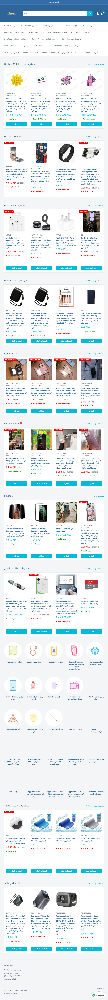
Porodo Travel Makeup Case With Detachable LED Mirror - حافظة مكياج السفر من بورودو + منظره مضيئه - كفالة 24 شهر (16, 174)
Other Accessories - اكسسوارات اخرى (68, 46)
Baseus (59, 598)
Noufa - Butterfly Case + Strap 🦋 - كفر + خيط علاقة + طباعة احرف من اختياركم (16, 460)
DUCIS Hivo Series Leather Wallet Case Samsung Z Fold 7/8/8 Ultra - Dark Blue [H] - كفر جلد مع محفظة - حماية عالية (91, 318)
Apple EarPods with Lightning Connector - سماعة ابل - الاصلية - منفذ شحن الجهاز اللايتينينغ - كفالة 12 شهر (15, 243)
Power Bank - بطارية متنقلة (14, 32)
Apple (8, 235)
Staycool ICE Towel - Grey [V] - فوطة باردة (90, 839)
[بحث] (89, 13)
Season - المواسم (10, 52)
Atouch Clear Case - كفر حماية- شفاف (65, 530)
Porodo (9, 166)
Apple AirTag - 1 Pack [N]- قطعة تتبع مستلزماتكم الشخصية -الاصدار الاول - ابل (15, 840)
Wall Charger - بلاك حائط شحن (59, 32)
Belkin (33, 598)
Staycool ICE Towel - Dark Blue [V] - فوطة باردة (65, 839)
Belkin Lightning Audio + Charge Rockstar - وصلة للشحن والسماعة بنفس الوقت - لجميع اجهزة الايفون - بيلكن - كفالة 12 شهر (41, 606)
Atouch (9, 525)
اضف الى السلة (16, 268)
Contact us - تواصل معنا (12, 970)
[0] (102, 13)
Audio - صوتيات (81, 32)
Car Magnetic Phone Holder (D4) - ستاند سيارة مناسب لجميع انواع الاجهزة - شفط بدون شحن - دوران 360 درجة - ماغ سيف (41, 245)
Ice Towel (35, 835)
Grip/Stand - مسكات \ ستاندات (15, 39)
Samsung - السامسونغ (51, 26)
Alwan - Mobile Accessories (12, 95)
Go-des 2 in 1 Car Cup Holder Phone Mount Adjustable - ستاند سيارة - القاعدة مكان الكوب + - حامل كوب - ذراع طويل (91, 243)
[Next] (104, 98)
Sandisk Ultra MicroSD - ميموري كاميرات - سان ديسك (91, 602)
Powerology (11, 310)
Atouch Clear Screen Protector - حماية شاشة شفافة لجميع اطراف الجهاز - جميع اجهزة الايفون (40, 532)
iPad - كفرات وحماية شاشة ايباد (15, 46)
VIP (82, 310)
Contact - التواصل (91, 52)
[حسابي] (98, 13)
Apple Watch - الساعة (40, 46)
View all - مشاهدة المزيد (95, 64)
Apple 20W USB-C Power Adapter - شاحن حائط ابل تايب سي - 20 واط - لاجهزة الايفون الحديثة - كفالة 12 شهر (66, 241)
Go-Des (83, 235)
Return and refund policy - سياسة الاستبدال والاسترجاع (61, 52)
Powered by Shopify (11, 993)
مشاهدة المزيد (99, 496)
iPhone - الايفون (31, 26)
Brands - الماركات (29, 52)
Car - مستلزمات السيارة (70, 39)
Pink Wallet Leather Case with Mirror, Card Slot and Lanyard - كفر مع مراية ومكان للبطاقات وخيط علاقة (41, 391)
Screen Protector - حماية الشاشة (44, 39)
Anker (58, 310)
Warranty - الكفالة (10, 979)
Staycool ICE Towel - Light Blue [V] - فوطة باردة (41, 839)
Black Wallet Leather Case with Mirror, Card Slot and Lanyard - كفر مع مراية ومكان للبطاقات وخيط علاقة (16, 391)
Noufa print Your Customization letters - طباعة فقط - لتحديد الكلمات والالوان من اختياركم (40, 461)
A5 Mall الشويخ (54, 2)
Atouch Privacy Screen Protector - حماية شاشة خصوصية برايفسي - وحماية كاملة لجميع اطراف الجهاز (15, 532)
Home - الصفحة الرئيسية (13, 26)
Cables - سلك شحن (35, 32)
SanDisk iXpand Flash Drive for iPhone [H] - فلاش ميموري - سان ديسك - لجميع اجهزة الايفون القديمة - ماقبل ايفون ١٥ (16, 606)
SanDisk (9, 598)
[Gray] (57, 934)
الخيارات (17, 124)
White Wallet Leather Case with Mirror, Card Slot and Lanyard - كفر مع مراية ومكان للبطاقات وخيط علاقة (66, 391)
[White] (82, 929)
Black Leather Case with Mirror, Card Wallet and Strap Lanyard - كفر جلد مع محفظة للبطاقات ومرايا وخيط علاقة (91, 393)
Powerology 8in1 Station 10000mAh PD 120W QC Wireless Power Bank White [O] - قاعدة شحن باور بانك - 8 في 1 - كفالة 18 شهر (91, 921)
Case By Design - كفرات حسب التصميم (79, 26)
